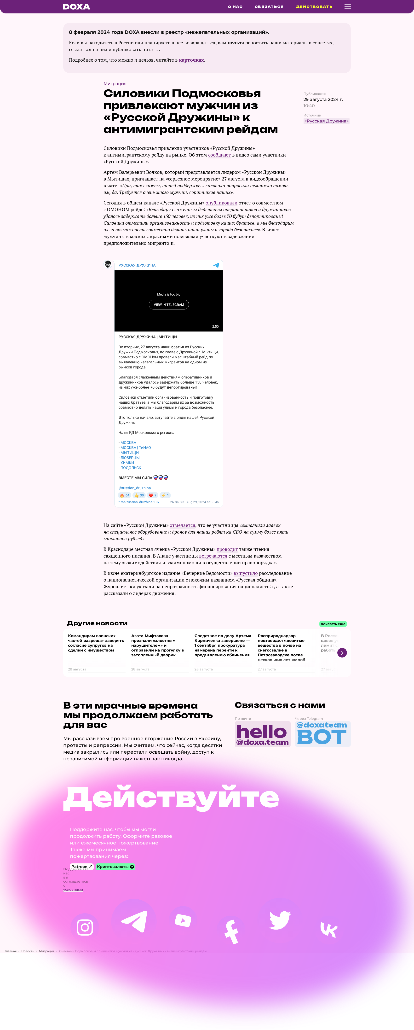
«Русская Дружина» (327, 121)
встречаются (213, 556)
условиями (73, 889)
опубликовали (221, 202)
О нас (235, 7)
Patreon (79, 866)
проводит (227, 549)
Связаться (269, 7)
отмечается (182, 525)
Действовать (314, 7)
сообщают (219, 154)
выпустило (246, 573)
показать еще (333, 624)
